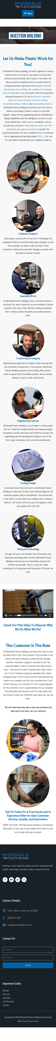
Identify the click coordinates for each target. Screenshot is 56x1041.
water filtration (33, 100)
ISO (6, 139)
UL (42, 136)
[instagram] (24, 879)
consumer (46, 96)
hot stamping (45, 89)
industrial (21, 100)
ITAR (46, 136)
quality (31, 121)
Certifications (8, 1001)
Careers (6, 1005)
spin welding (33, 89)
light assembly (44, 85)
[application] (28, 35)
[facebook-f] (5, 879)
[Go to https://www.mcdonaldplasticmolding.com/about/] (28, 352)
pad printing (9, 89)
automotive (36, 96)
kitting (22, 92)
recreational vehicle (11, 103)
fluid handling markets (42, 103)
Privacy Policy (33, 1021)
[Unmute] (46, 615)
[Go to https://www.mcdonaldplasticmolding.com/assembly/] (28, 290)
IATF (38, 136)
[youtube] (12, 879)
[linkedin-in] (18, 879)
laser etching (8, 92)
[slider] (25, 615)
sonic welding (21, 89)
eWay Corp (21, 1021)
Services (6, 994)
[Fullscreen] (50, 615)
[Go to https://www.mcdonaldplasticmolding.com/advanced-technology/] (28, 544)
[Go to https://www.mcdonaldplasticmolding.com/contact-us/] (28, 227)
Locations (6, 997)
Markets (6, 990)
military (44, 100)
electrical (12, 100)
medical (24, 103)
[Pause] (6, 615)
